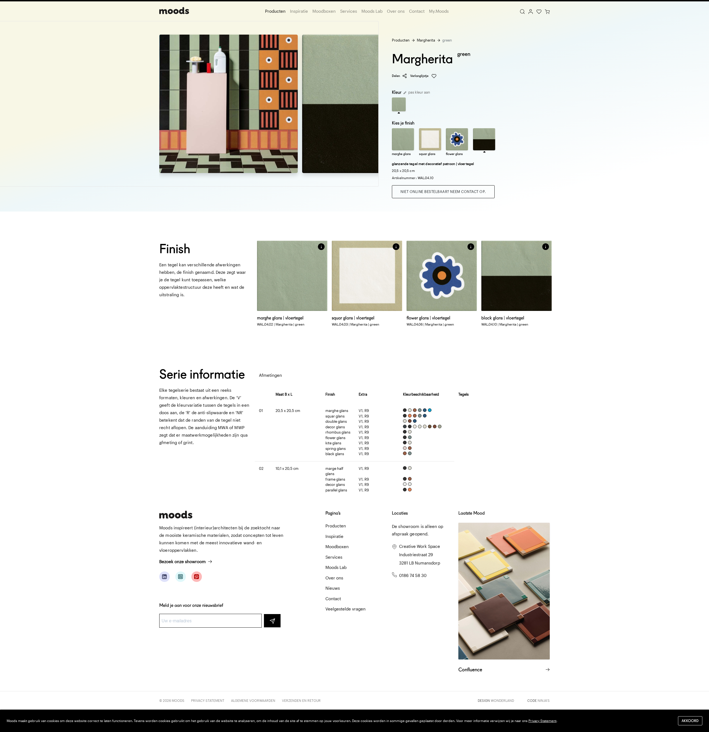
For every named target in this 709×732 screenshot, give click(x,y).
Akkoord (690, 721)
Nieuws (332, 588)
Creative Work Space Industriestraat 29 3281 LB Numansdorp (419, 554)
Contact (417, 11)
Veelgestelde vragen (345, 608)
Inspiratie (299, 11)
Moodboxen (324, 11)
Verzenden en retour (301, 700)
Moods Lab (371, 11)
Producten (275, 11)
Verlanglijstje (419, 76)
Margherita (426, 40)
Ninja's (544, 700)
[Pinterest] (196, 576)
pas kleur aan (418, 92)
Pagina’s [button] (332, 513)
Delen (396, 76)
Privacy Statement (207, 700)
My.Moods (439, 11)
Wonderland (502, 700)
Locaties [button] (400, 513)
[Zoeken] (522, 11)
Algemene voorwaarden (253, 700)
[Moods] (174, 11)
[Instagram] (180, 576)
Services (348, 11)
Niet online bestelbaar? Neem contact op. (443, 191)
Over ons (396, 11)
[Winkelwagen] (547, 11)
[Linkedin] (164, 576)
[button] (321, 246)
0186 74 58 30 (413, 575)
